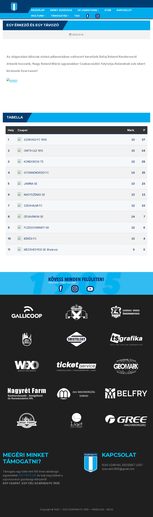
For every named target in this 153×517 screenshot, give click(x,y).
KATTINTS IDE (27, 475)
